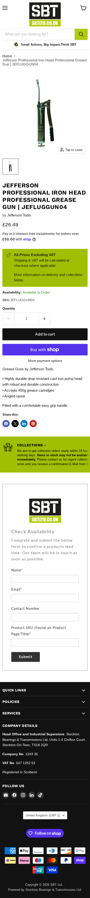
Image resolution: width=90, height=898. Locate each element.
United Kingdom (43, 815)
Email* (16, 589)
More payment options (45, 361)
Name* (17, 570)
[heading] (45, 532)
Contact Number (25, 609)
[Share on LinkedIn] (24, 423)
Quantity (8, 308)
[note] (45, 552)
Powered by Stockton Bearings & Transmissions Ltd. (45, 890)
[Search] (81, 34)
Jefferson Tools (19, 215)
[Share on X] (15, 423)
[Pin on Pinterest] (33, 423)
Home (7, 56)
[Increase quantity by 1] (45, 319)
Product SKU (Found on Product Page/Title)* (38, 631)
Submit (25, 657)
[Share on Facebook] (6, 423)
